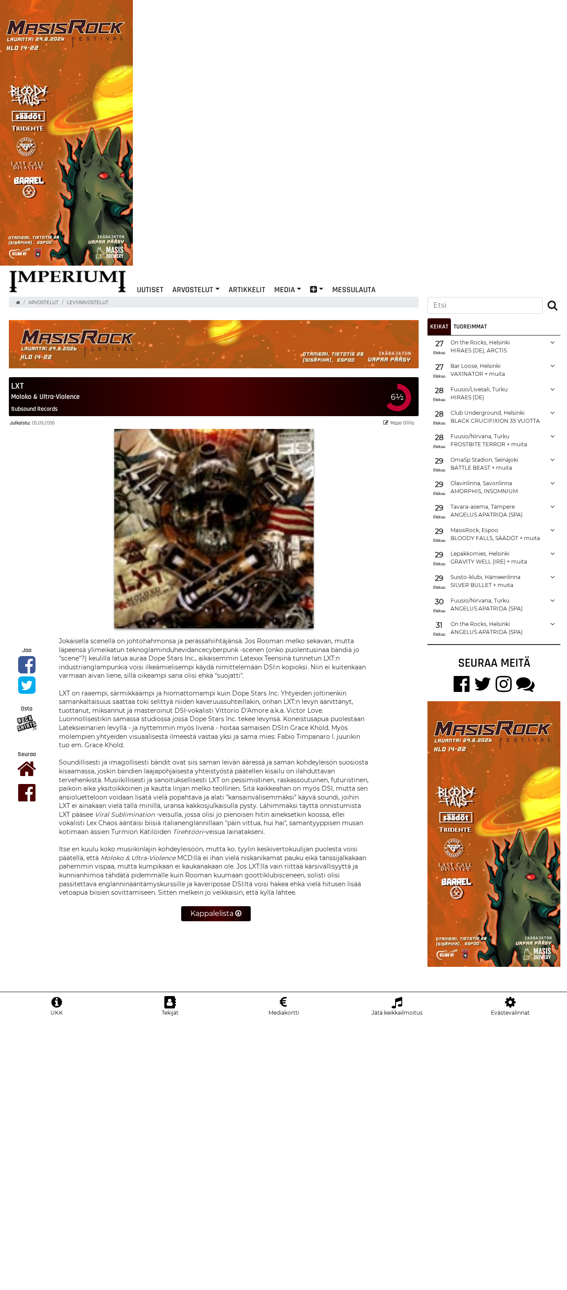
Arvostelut (192, 289)
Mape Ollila (402, 422)
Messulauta (354, 289)
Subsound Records (34, 408)
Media (284, 289)
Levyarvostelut (88, 302)
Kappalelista (212, 913)
